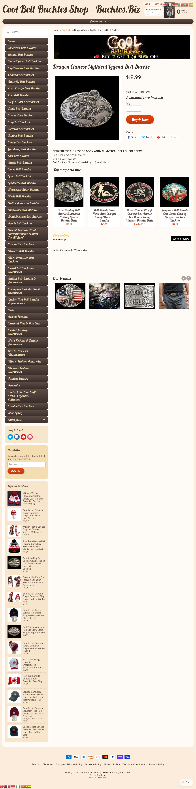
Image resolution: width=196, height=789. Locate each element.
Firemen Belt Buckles (21, 129)
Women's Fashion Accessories (18, 370)
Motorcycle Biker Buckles (23, 189)
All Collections (96, 21)
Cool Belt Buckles (18, 95)
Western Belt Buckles (21, 251)
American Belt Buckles (22, 48)
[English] (2, 786)
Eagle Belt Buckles (19, 108)
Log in (148, 4)
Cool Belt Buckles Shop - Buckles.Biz (71, 9)
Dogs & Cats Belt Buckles (23, 102)
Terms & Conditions (134, 764)
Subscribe (16, 471)
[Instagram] (30, 437)
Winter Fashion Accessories (24, 361)
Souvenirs (14, 385)
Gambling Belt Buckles (22, 149)
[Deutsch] (13, 786)
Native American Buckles (23, 203)
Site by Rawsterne (98, 775)
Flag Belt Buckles (19, 122)
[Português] (23, 786)
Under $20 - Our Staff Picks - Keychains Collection (22, 395)
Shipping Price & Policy (69, 764)
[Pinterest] (23, 437)
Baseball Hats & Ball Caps (24, 323)
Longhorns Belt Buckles (22, 183)
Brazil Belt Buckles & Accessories (21, 270)
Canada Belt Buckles (21, 75)
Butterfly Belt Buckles (21, 81)
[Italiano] (18, 786)
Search (36, 764)
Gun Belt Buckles (18, 156)
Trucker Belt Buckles (21, 244)
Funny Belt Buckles (20, 142)
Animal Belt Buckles (20, 54)
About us (48, 764)
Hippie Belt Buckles (20, 162)
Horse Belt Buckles (19, 169)
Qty (128, 103)
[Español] (28, 786)
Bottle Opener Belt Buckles (24, 61)
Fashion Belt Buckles (21, 406)
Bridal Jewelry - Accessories (18, 332)
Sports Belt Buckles (20, 223)
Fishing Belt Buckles (20, 135)
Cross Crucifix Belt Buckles (24, 88)
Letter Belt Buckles (19, 176)
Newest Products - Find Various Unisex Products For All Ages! (23, 233)
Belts (11, 310)
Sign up (158, 4)
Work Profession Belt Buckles (21, 259)
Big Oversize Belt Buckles (23, 68)
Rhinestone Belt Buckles (22, 210)
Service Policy (156, 764)
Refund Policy (112, 764)
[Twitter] (10, 437)
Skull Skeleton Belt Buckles (24, 216)
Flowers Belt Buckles (20, 115)
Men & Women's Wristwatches (18, 353)
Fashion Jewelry (18, 378)
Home (11, 41)
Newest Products (18, 316)
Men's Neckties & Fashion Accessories (23, 342)
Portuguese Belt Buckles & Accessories (24, 291)
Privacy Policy (93, 764)
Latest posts (14, 420)
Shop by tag (15, 413)
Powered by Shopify (98, 778)
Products (66, 30)
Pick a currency (153, 10)
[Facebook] (17, 437)
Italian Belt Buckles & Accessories (22, 280)
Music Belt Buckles (19, 196)
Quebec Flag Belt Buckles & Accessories (23, 301)
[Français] (7, 786)
